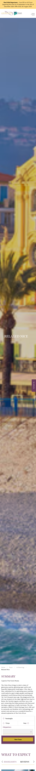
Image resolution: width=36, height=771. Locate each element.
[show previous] (2, 761)
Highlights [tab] (10, 762)
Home (3, 667)
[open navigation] (33, 14)
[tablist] (18, 762)
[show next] (34, 761)
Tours (11, 667)
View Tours (18, 739)
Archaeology (20, 667)
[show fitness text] (28, 723)
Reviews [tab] (24, 762)
